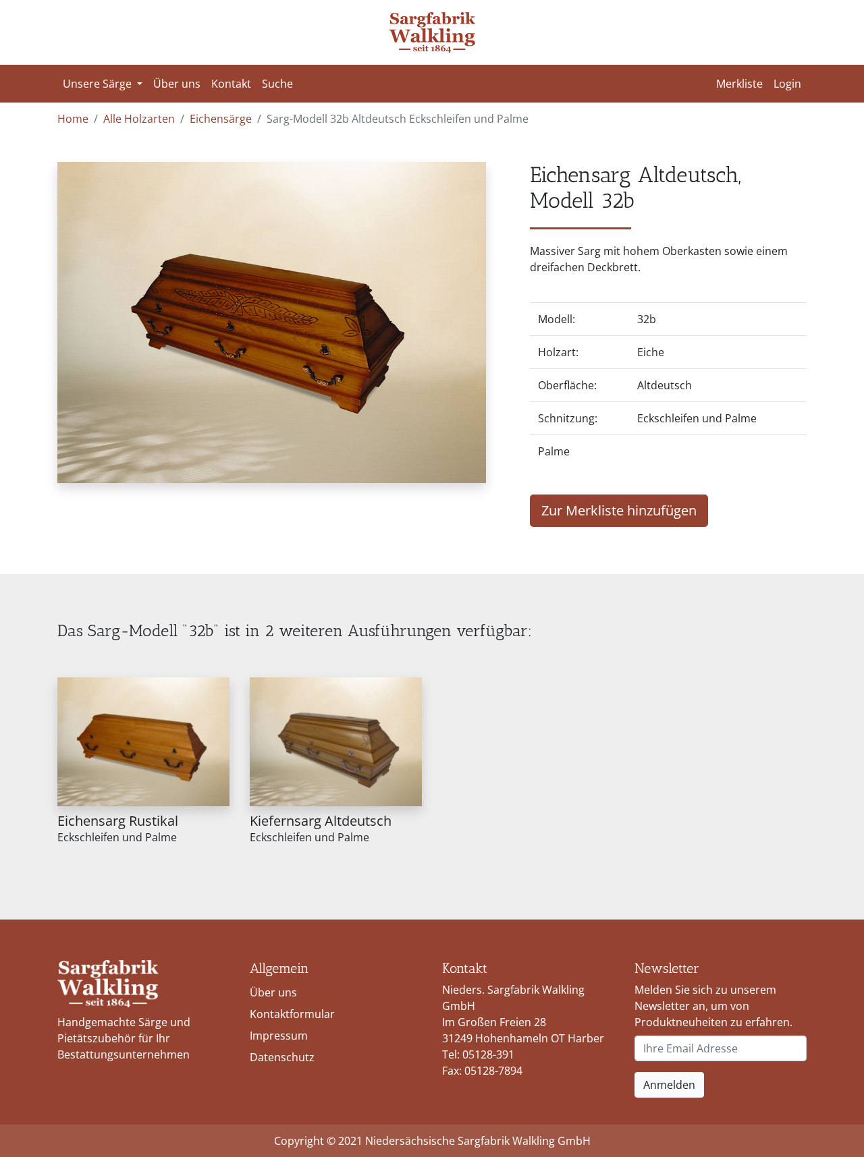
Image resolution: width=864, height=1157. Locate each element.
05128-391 (488, 1054)
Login (787, 83)
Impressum (279, 1035)
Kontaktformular (292, 1014)
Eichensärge (221, 118)
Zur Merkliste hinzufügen (619, 510)
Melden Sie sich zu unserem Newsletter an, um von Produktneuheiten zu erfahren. (713, 1005)
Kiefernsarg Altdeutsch (321, 821)
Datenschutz (282, 1057)
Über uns (176, 83)
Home (72, 118)
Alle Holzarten (139, 118)
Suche (277, 83)
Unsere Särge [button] (98, 83)
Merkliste (739, 83)
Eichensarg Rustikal (117, 821)
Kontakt (231, 83)
